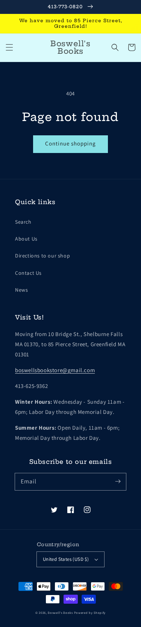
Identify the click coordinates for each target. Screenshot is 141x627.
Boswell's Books (60, 612)
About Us (26, 238)
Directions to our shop (42, 255)
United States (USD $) (66, 559)
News (21, 289)
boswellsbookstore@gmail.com (55, 370)
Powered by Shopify (90, 612)
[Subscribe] (117, 481)
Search (23, 221)
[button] (9, 47)
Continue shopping (70, 143)
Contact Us (28, 273)
